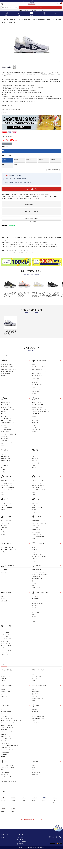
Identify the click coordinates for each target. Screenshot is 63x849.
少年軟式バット (5, 416)
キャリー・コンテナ (5, 630)
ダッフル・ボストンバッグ (38, 718)
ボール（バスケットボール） (7, 487)
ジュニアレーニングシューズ (39, 371)
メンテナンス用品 (5, 441)
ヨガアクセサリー (36, 552)
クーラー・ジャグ (5, 632)
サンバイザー (35, 770)
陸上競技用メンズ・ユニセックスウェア (10, 369)
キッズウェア (35, 601)
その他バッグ (35, 723)
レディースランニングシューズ (39, 523)
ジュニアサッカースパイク (38, 367)
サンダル (3, 756)
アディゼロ (21, 10)
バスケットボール (20, 239)
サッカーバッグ (35, 391)
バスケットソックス (5, 772)
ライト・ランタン (5, 652)
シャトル (3, 463)
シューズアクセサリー (37, 373)
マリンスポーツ (4, 534)
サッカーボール (36, 387)
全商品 (7, 242)
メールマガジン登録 (21, 841)
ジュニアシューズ (36, 610)
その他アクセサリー (6, 376)
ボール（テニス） (36, 429)
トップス (3, 674)
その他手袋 (4, 436)
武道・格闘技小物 (5, 601)
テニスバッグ (35, 420)
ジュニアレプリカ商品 (37, 385)
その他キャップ (35, 774)
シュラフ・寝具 (4, 636)
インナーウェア (35, 558)
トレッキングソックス (6, 776)
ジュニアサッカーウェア (38, 380)
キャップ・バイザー (36, 425)
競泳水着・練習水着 (6, 520)
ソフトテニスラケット (37, 407)
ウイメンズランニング (6, 711)
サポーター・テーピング (37, 698)
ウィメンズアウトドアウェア (38, 572)
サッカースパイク (36, 364)
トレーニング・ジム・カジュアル (8, 750)
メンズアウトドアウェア (37, 569)
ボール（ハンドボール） (6, 507)
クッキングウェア (5, 634)
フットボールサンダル (37, 376)
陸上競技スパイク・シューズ (7, 364)
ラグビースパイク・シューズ (38, 503)
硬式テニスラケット (36, 402)
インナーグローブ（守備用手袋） (8, 434)
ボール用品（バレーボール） (38, 489)
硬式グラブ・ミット (5, 402)
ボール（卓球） (35, 463)
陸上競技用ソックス (6, 373)
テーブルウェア (4, 641)
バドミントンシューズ (35, 10)
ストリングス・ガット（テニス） (39, 409)
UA (27, 250)
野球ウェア (3, 425)
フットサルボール (36, 389)
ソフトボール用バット (6, 418)
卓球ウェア (35, 461)
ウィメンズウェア (36, 598)
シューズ (8, 237)
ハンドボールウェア (5, 505)
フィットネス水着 (5, 523)
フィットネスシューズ (6, 738)
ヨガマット (34, 549)
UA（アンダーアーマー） (11, 239)
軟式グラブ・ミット (5, 405)
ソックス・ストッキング (6, 443)
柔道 (2, 596)
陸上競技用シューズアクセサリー (9, 367)
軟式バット (3, 414)
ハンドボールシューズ (6, 503)
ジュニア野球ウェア (6, 427)
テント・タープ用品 (5, 643)
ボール (34, 689)
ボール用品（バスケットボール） (8, 489)
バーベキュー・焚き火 (6, 645)
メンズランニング (5, 709)
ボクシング (3, 598)
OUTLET (8, 246)
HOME (3, 237)
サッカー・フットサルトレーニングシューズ (11, 720)
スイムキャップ (4, 527)
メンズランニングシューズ (38, 520)
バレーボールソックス (6, 774)
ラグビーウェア (35, 505)
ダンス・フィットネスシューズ (39, 556)
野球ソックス (4, 770)
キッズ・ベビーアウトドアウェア (39, 574)
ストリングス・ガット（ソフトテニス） (40, 411)
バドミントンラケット (6, 454)
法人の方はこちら (5, 837)
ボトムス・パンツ (5, 678)
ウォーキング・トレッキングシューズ (9, 745)
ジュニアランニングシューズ (39, 525)
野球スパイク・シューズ (6, 420)
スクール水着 (4, 525)
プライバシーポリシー (22, 845)
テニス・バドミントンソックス (8, 767)
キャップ (34, 616)
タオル (33, 700)
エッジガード (35, 416)
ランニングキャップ (36, 534)
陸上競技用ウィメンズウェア (8, 371)
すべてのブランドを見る (27, 819)
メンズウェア (35, 596)
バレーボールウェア (37, 483)
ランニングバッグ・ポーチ (38, 536)
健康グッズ (3, 572)
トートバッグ (35, 711)
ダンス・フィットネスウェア (38, 554)
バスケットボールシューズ (16, 237)
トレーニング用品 (5, 569)
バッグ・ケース (4, 438)
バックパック (35, 709)
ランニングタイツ (36, 529)
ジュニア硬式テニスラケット (39, 405)
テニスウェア (35, 423)
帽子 (33, 581)
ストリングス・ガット (6, 456)
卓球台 (34, 467)
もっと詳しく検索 (40, 7)
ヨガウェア (34, 547)
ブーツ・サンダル (36, 612)
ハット (33, 767)
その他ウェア (4, 680)
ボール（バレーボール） (37, 487)
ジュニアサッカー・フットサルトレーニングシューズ (13, 723)
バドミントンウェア (5, 461)
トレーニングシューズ (37, 369)
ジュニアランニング (5, 714)
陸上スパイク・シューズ (6, 741)
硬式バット (3, 411)
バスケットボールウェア (6, 483)
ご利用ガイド (20, 837)
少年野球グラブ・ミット (6, 407)
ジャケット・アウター (6, 676)
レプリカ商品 (35, 382)
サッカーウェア (35, 378)
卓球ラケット (35, 454)
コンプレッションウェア (37, 603)
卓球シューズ (35, 458)
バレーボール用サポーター (38, 485)
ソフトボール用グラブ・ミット (8, 409)
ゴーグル (3, 529)
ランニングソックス (36, 532)
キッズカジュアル (5, 752)
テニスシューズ (36, 418)
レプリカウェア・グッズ (6, 485)
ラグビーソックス (5, 779)
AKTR (42, 10)
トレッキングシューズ (37, 578)
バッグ (2, 467)
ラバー (33, 456)
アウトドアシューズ (36, 576)
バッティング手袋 (5, 432)
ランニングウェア (36, 527)
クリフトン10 (27, 10)
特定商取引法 (20, 843)
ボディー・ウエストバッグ (38, 716)
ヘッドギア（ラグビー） (37, 507)
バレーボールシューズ (37, 481)
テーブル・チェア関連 (6, 639)
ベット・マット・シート (6, 650)
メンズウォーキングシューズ (7, 547)
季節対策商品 (35, 691)
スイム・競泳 (4, 754)
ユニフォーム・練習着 (6, 429)
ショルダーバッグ (36, 714)
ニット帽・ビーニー (36, 772)
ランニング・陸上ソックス (7, 765)
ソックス (34, 427)
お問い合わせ (20, 839)
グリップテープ (35, 414)
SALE (7, 244)
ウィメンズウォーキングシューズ (8, 549)
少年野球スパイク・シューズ (7, 423)
